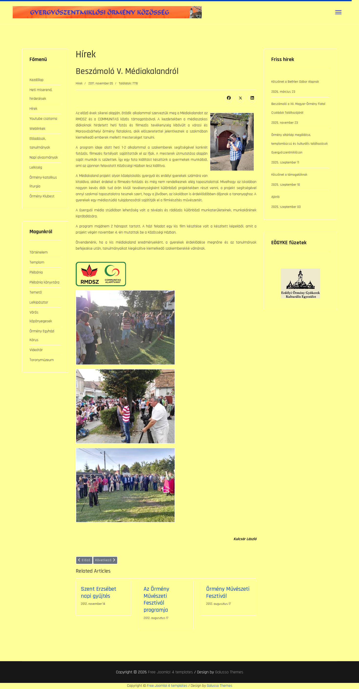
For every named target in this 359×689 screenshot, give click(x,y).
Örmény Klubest (42, 196)
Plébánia (36, 272)
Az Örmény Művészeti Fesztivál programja (156, 599)
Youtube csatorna (43, 118)
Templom (37, 262)
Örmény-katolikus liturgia (43, 182)
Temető (36, 292)
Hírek (33, 108)
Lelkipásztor (39, 302)
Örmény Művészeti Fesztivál (228, 592)
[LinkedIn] (252, 98)
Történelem (39, 252)
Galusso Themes (229, 672)
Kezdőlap (36, 79)
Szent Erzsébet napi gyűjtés (98, 592)
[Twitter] (240, 98)
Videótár (36, 350)
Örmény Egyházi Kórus (42, 336)
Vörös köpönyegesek (41, 317)
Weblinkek (37, 128)
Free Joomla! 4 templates (170, 672)
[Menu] (338, 12)
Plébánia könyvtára (44, 282)
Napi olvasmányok (44, 157)
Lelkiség (36, 167)
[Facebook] (229, 98)
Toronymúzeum (42, 360)
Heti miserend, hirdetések (41, 94)
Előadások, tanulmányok (40, 143)
